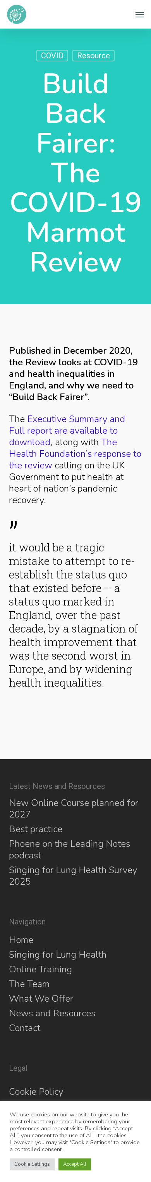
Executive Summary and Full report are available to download (67, 430)
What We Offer (41, 998)
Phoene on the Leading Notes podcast (69, 849)
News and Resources (52, 1013)
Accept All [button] (74, 1164)
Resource (93, 55)
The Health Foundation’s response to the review (75, 453)
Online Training (40, 969)
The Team (29, 984)
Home (21, 940)
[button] (140, 14)
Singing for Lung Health (57, 954)
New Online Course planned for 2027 (73, 808)
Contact (24, 1028)
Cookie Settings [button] (32, 1164)
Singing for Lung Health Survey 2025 (73, 875)
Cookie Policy (36, 1091)
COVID (52, 55)
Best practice (35, 829)
